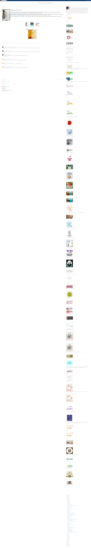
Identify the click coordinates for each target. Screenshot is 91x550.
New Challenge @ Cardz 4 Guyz (70, 525)
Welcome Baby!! (69, 506)
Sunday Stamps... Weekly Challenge (6, 86)
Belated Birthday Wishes (69, 530)
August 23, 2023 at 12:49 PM (8, 50)
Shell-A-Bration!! (69, 528)
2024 (67, 497)
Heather (5, 50)
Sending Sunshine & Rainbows (70, 529)
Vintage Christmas (69, 503)
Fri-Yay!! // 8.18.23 (69, 516)
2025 (67, 496)
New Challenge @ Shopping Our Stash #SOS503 (72, 519)
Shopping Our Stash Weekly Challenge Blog (7, 90)
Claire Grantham (5, 66)
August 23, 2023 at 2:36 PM (7, 54)
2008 (67, 546)
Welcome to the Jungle (69, 508)
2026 (67, 495)
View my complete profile (69, 14)
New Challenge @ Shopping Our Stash (71, 505)
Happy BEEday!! (69, 507)
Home (32, 79)
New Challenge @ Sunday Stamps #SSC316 (71, 514)
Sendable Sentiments (45, 3)
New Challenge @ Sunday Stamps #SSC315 (71, 527)
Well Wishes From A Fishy (70, 531)
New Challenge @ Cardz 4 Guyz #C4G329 (71, 512)
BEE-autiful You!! (69, 518)
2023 (67, 498)
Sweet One (68, 524)
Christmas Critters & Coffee (70, 520)
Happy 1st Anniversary (69, 504)
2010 (67, 544)
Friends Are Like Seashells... (70, 513)
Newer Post (3, 79)
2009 (67, 545)
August (68, 502)
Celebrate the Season (69, 517)
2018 (67, 543)
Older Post (62, 79)
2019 (67, 542)
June (68, 534)
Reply (4, 48)
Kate (4, 54)
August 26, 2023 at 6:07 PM (10, 66)
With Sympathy (68, 526)
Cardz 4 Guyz (4, 88)
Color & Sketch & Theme (69, 515)
